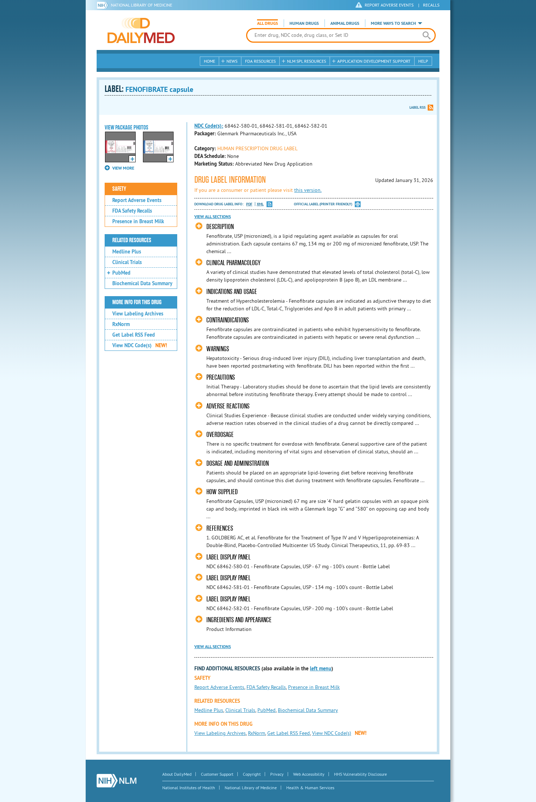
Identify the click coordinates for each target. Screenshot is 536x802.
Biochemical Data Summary (142, 283)
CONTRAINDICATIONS (227, 320)
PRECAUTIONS (220, 377)
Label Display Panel (228, 557)
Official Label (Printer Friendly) (323, 204)
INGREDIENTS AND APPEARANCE (239, 620)
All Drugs (267, 23)
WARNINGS (217, 349)
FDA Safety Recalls (132, 211)
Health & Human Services (310, 787)
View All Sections (212, 217)
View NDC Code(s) (139, 345)
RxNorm (121, 324)
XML (260, 204)
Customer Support (217, 774)
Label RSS (417, 107)
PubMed (121, 273)
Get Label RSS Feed (133, 335)
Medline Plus (126, 251)
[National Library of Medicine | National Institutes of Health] (116, 780)
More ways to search (393, 23)
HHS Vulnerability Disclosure (360, 774)
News (231, 61)
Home (209, 61)
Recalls (431, 5)
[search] (426, 35)
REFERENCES (219, 528)
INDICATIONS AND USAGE (231, 291)
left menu (320, 668)
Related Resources (131, 240)
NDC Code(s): (208, 126)
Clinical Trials (127, 262)
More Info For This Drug (137, 302)
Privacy (277, 774)
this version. (308, 190)
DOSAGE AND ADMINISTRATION (237, 463)
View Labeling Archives (137, 313)
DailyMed (141, 30)
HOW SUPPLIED (222, 492)
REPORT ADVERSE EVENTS (389, 5)
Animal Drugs (344, 23)
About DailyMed (176, 774)
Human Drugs (304, 23)
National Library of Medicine (141, 5)
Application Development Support (374, 61)
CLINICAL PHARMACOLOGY (233, 263)
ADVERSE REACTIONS (227, 406)
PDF (249, 204)
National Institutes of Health (188, 787)
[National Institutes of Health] (104, 5)
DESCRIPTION (220, 226)
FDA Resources (260, 61)
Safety (119, 189)
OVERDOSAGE (220, 434)
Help (423, 61)
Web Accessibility (309, 774)
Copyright (252, 774)
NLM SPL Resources (306, 61)
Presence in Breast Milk (138, 221)
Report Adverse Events (137, 200)
